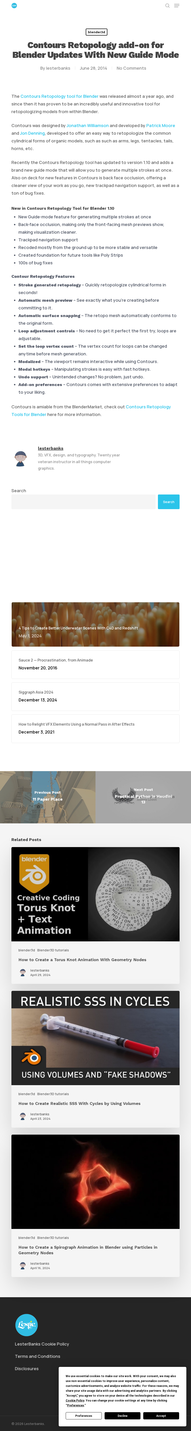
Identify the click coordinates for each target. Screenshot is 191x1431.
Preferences (83, 1416)
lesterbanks (58, 68)
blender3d (96, 32)
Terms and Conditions (37, 1356)
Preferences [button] (75, 1405)
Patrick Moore (160, 125)
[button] (176, 5)
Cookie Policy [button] (75, 1400)
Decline (122, 1416)
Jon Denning (32, 133)
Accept (161, 1416)
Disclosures (27, 1368)
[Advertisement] (95, 519)
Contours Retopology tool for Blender (59, 96)
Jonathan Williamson (88, 125)
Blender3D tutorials (53, 950)
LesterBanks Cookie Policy (42, 1344)
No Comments (131, 68)
